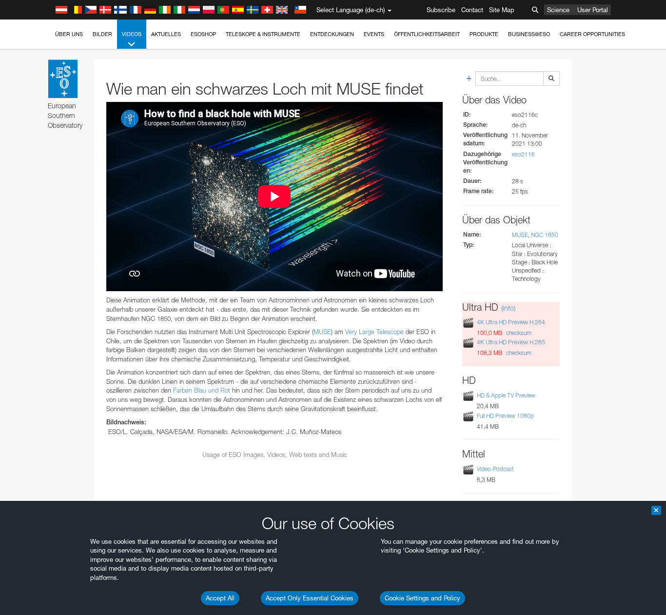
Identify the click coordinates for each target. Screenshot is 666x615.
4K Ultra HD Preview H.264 (511, 322)
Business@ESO (529, 34)
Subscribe (441, 10)
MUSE (322, 332)
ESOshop (203, 34)
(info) (508, 308)
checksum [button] (518, 333)
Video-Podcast (495, 469)
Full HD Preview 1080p (505, 415)
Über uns (69, 34)
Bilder (102, 34)
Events (374, 34)
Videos (131, 34)
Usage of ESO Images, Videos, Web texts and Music (274, 454)
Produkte (484, 34)
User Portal (592, 10)
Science (558, 10)
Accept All (220, 598)
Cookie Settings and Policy (422, 598)
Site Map (501, 10)
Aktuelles (166, 34)
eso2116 (523, 154)
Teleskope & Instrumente (263, 34)
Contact (472, 10)
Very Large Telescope (374, 332)
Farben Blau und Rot (201, 390)
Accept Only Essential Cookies (309, 598)
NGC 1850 (544, 234)
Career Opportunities (592, 34)
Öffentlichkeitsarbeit (427, 34)
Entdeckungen (332, 34)
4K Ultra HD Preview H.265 (511, 342)
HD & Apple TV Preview (506, 395)
